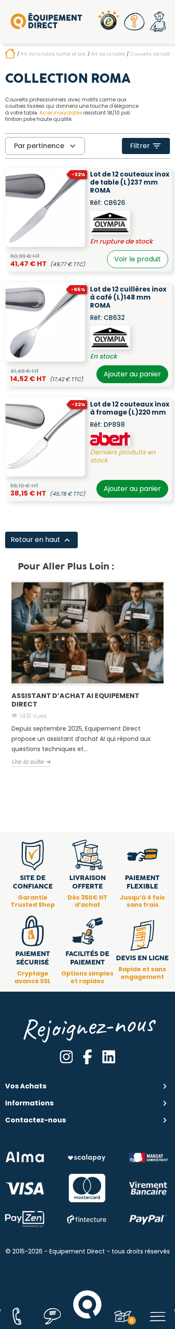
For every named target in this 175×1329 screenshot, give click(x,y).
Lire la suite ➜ (31, 762)
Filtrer (146, 146)
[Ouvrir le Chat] (52, 1316)
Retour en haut (41, 540)
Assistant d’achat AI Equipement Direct (75, 700)
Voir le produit (137, 259)
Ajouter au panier (132, 374)
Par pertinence (46, 146)
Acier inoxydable (61, 112)
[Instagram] (66, 1056)
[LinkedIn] (109, 1056)
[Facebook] (87, 1056)
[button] (134, 21)
